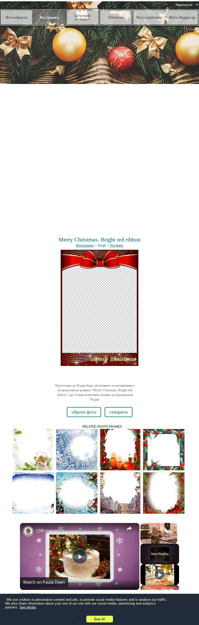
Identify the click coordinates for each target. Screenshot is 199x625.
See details (27, 607)
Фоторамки (85, 245)
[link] (28, 531)
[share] (129, 528)
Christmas (47, 531)
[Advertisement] (99, 124)
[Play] (159, 574)
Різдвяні (116, 245)
